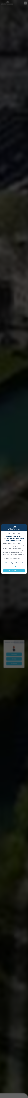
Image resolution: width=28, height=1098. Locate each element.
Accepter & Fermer (14, 571)
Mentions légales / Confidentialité (14, 563)
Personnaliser (14, 566)
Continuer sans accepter (14, 533)
